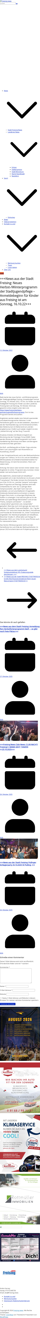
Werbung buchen (14, 263)
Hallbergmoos (17, 169)
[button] (22, 128)
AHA (1, 393)
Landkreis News (13, 132)
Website (3, 994)
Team (10, 265)
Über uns (7, 270)
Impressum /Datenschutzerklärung (17, 1301)
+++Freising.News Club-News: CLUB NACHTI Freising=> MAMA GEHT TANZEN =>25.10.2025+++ (19, 747)
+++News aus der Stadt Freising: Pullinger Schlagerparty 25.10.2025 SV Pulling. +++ (18, 863)
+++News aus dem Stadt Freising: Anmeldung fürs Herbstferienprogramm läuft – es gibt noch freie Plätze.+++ (20, 629)
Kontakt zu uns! (9, 224)
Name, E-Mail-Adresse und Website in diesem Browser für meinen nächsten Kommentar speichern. (19, 999)
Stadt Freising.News (15, 130)
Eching (14, 167)
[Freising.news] (5, 1)
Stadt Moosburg (18, 172)
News (6, 91)
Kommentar (5, 967)
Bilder (6, 220)
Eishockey (11, 217)
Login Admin (12, 267)
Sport (6, 178)
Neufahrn (15, 176)
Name (3, 986)
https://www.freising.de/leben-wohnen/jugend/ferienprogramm (12, 411)
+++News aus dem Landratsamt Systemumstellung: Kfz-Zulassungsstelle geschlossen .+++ (18, 572)
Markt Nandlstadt (18, 174)
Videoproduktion (10, 222)
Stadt (2, 273)
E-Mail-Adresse (6, 990)
